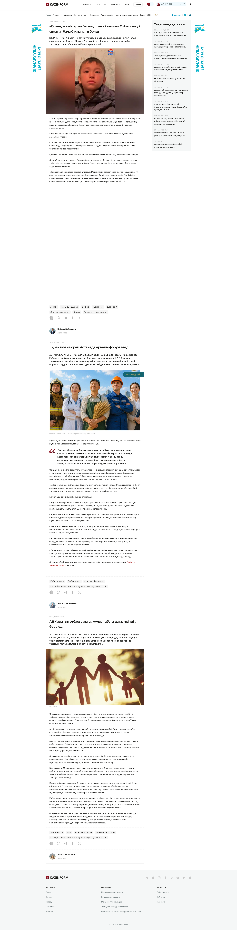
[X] (79, 318)
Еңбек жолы (74, 581)
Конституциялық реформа (126, 15)
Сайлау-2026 (145, 15)
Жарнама (161, 902)
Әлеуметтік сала (83, 832)
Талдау (127, 4)
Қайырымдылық (69, 307)
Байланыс (161, 897)
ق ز (179, 4)
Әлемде (49, 911)
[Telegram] (65, 318)
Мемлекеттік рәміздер (111, 902)
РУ (166, 4)
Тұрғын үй (98, 307)
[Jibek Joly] (177, 15)
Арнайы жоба (107, 15)
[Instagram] (51, 318)
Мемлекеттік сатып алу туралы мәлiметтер (121, 911)
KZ (158, 4)
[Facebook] (72, 318)
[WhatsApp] (58, 318)
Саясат (49, 897)
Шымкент (112, 307)
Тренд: (48, 15)
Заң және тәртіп (81, 15)
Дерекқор (94, 15)
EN (170, 4)
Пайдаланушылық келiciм (112, 892)
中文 (175, 4)
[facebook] (165, 877)
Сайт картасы (163, 892)
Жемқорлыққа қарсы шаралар (114, 906)
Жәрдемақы (56, 832)
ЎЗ (184, 4)
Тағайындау (66, 15)
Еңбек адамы (57, 581)
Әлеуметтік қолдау (60, 312)
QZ (162, 4)
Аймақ (53, 307)
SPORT (138, 4)
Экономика (51, 906)
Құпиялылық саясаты (110, 897)
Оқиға (48, 892)
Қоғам (76, 312)
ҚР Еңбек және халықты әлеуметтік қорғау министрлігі (78, 586)
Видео (85, 307)
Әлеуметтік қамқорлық (95, 312)
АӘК (69, 832)
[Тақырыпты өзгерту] (150, 4)
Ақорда (56, 15)
